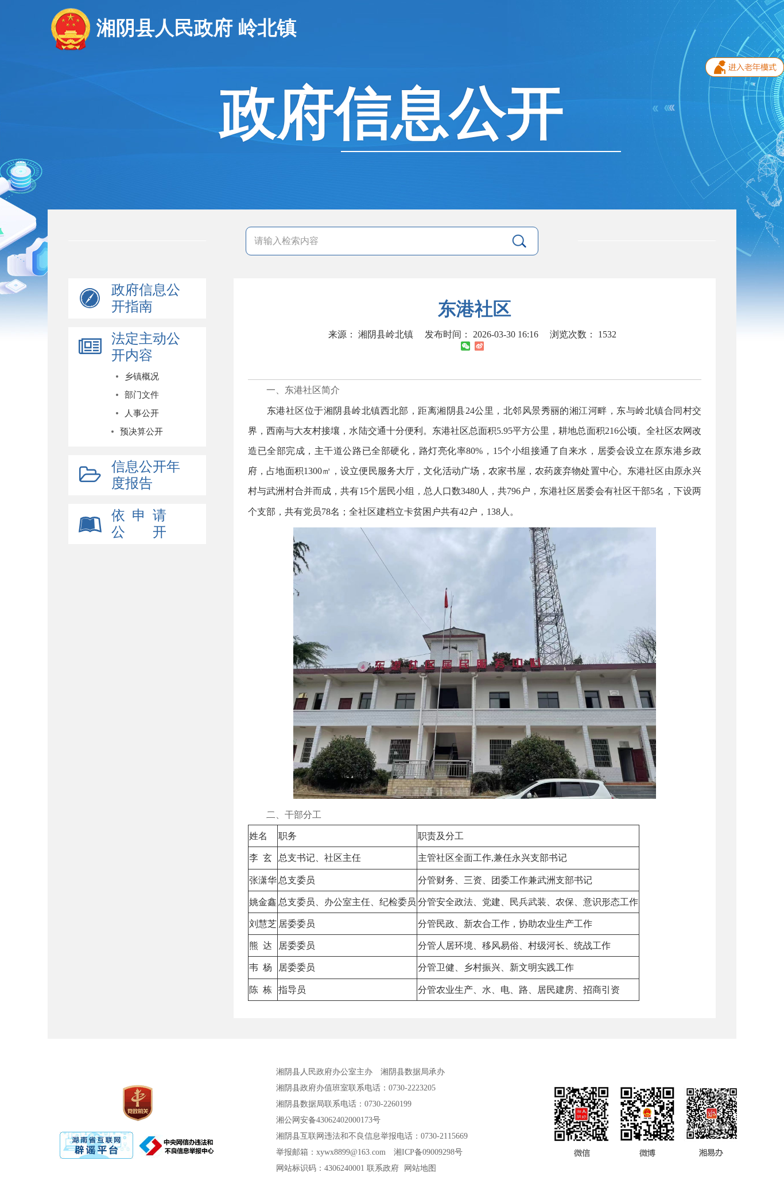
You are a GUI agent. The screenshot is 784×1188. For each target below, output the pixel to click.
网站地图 (420, 1168)
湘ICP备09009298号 (428, 1152)
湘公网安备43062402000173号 (328, 1120)
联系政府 (383, 1168)
